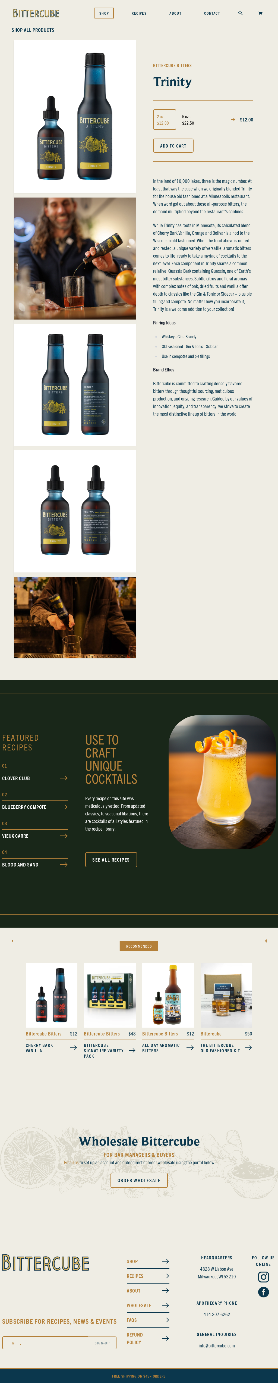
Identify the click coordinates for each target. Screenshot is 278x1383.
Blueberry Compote (24, 807)
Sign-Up (102, 1342)
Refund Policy (135, 1338)
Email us (71, 1162)
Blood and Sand (20, 864)
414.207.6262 (217, 1314)
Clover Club (16, 778)
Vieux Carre (15, 836)
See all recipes (111, 859)
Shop (104, 13)
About (175, 13)
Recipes (139, 13)
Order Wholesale (139, 1180)
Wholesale (139, 1305)
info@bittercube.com (217, 1345)
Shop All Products (33, 30)
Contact (212, 13)
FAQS (132, 1320)
